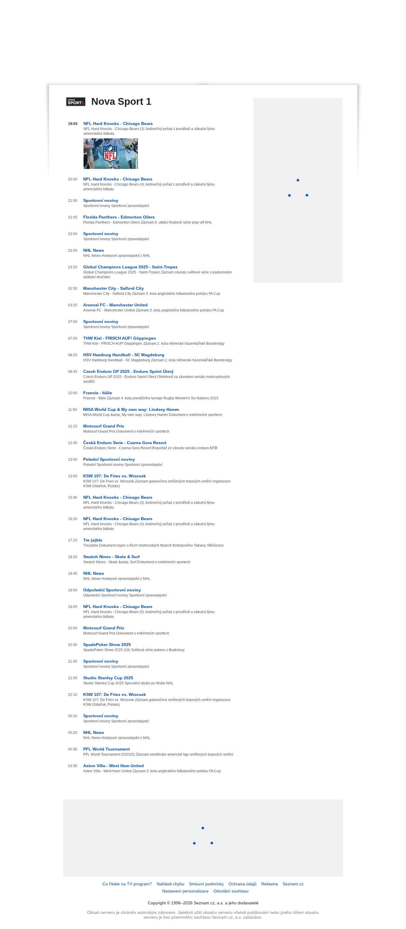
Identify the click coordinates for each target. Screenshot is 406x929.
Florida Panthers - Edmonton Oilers (119, 217)
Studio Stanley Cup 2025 (108, 677)
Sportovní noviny (100, 200)
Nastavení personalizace (185, 891)
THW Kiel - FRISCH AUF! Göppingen (119, 338)
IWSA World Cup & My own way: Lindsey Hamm (131, 409)
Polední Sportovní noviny (109, 459)
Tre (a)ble (92, 540)
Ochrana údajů (242, 883)
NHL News (93, 250)
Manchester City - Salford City (113, 288)
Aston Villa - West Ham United (113, 765)
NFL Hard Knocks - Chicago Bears (118, 123)
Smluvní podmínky (206, 883)
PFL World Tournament (106, 749)
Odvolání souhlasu (230, 891)
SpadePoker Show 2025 (107, 644)
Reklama (269, 883)
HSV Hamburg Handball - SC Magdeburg (123, 354)
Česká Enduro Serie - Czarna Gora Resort (124, 442)
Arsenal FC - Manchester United (115, 305)
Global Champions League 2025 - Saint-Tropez (130, 267)
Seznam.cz (293, 883)
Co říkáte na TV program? (127, 883)
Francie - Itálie (97, 392)
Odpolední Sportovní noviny (112, 590)
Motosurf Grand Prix (103, 426)
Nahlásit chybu (170, 883)
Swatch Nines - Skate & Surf (111, 556)
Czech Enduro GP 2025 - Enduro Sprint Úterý (128, 371)
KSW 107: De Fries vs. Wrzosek (114, 476)
